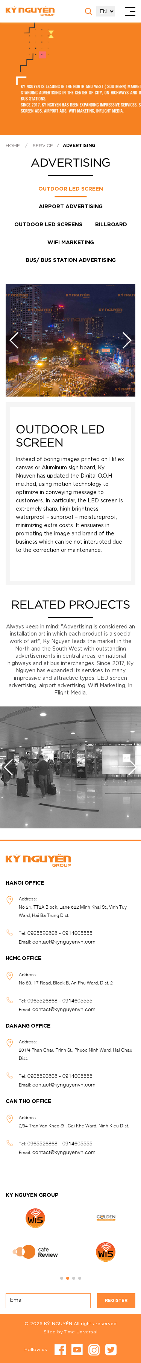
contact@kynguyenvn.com (64, 941)
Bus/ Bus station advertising (71, 260)
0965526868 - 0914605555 (59, 932)
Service (43, 145)
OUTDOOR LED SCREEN (70, 189)
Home (13, 145)
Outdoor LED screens (48, 224)
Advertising (79, 145)
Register (116, 1300)
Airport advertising (71, 206)
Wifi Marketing (70, 242)
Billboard (111, 224)
